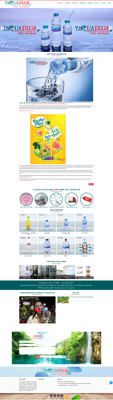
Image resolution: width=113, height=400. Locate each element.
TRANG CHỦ (60, 3)
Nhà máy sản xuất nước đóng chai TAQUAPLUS (66, 277)
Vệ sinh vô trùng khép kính (28, 277)
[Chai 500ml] (85, 222)
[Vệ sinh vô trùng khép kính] (28, 272)
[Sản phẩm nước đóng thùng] (84, 272)
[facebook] (51, 395)
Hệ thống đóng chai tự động (47, 277)
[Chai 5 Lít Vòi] (47, 245)
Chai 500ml (84, 233)
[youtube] (61, 395)
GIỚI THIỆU (67, 3)
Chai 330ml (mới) (66, 233)
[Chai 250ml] (47, 222)
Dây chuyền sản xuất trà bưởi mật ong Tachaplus (81, 297)
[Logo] (18, 4)
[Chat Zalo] (111, 382)
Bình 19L (66, 256)
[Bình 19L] (66, 245)
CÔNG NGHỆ (82, 3)
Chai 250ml (47, 233)
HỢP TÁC (96, 3)
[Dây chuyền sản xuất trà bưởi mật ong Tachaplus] (62, 299)
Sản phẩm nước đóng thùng (84, 277)
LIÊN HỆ (109, 3)
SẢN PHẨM (74, 3)
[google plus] (54, 395)
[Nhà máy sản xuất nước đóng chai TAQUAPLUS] (66, 272)
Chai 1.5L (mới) (28, 256)
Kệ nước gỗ (84, 256)
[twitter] (58, 395)
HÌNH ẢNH (89, 3)
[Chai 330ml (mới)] (66, 222)
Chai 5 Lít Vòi (47, 256)
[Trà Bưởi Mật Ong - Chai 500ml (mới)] (28, 222)
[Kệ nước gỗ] (85, 245)
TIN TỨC (103, 3)
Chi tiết (91, 184)
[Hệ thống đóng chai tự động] (47, 272)
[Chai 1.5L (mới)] (28, 245)
